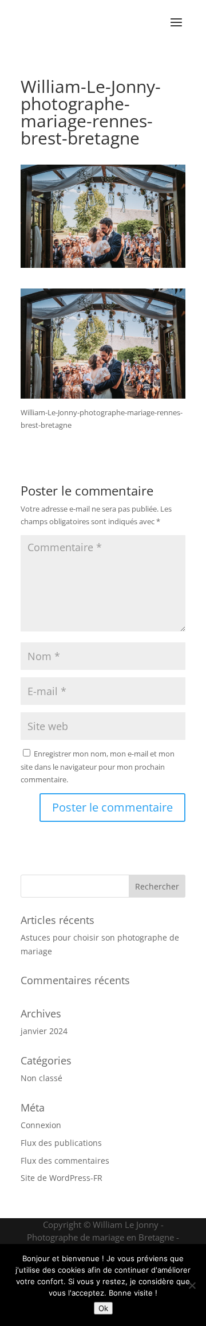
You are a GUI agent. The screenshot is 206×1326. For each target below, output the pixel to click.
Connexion (41, 1125)
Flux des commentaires (65, 1160)
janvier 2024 (44, 1030)
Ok (103, 1308)
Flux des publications (61, 1142)
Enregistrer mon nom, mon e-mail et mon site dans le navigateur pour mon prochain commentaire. (98, 766)
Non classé (41, 1077)
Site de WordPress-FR (61, 1177)
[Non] (191, 1285)
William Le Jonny (126, 1224)
